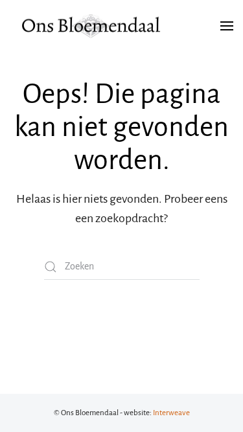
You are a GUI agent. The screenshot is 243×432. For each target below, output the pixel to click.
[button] (226, 26)
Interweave (171, 413)
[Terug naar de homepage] (91, 26)
